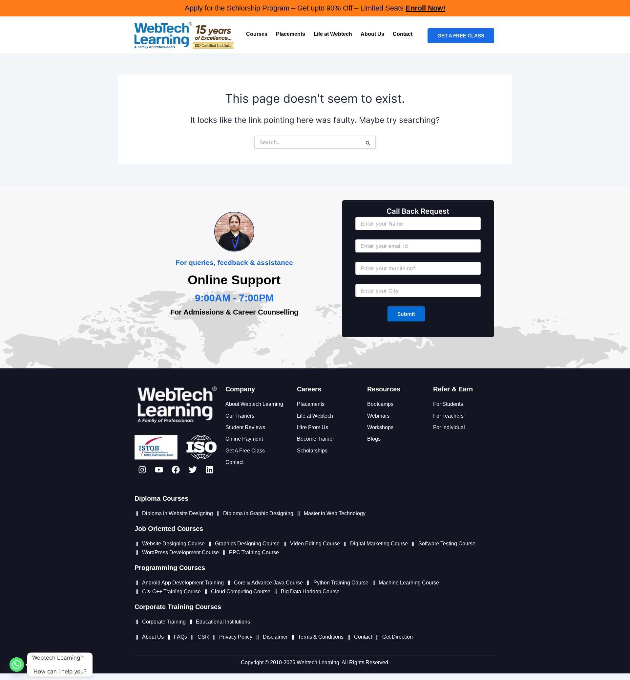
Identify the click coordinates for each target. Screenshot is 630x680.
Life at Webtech (333, 34)
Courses (256, 34)
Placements (290, 34)
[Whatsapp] (17, 664)
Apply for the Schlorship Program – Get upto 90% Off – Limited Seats (315, 8)
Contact (402, 34)
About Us (372, 34)
